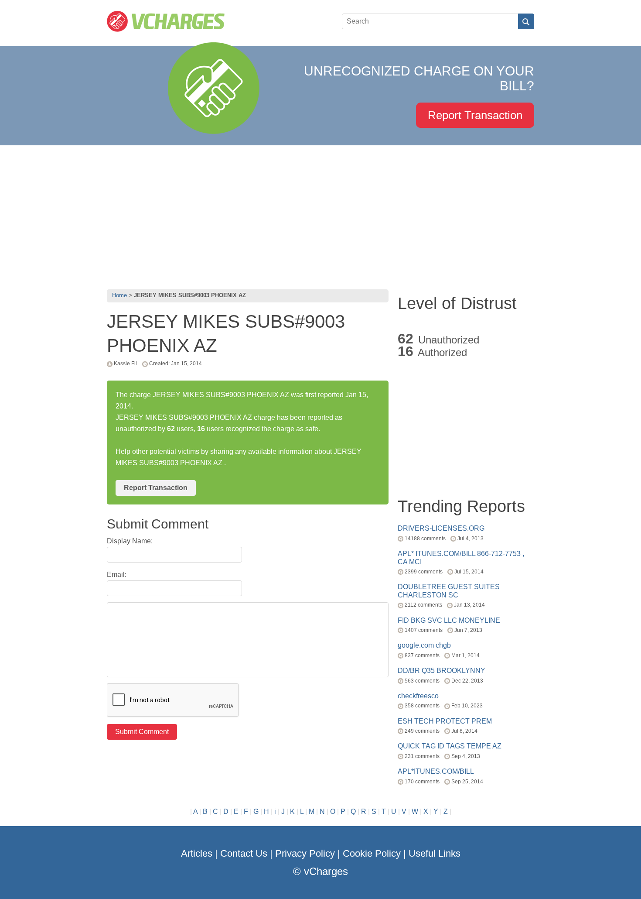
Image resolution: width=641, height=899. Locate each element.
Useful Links (434, 853)
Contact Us (243, 853)
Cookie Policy (372, 853)
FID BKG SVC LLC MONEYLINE (449, 620)
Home (119, 295)
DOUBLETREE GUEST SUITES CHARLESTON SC (449, 590)
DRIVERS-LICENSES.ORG (441, 528)
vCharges (326, 871)
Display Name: (130, 541)
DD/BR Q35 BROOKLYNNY (441, 670)
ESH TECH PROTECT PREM (445, 721)
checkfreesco (418, 696)
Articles (196, 853)
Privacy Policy (305, 853)
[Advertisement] (320, 215)
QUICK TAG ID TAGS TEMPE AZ (449, 746)
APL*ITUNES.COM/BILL (436, 771)
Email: (116, 574)
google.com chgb (424, 645)
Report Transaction (475, 115)
